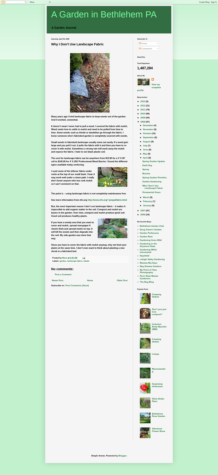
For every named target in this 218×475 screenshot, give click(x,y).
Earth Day (147, 165)
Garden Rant (146, 236)
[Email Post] (84, 258)
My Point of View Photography (148, 271)
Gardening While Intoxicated (148, 250)
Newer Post (57, 280)
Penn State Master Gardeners (149, 277)
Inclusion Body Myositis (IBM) (159, 326)
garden (63, 261)
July (145, 145)
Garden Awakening (151, 181)
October (147, 133)
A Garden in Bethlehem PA (104, 14)
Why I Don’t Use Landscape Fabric (152, 186)
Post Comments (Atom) (77, 285)
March (146, 197)
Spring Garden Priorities (154, 177)
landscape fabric (74, 261)
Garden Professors (149, 233)
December (148, 125)
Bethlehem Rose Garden (158, 415)
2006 (143, 214)
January (147, 205)
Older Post (122, 280)
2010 (143, 113)
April (145, 158)
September (148, 137)
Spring (145, 169)
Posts (144, 43)
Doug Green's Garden (151, 229)
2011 (143, 109)
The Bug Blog (147, 282)
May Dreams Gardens (150, 266)
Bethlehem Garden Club (152, 226)
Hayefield (144, 256)
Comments (146, 48)
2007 (143, 210)
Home (90, 280)
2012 (143, 105)
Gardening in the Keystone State (148, 244)
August (147, 141)
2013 (143, 101)
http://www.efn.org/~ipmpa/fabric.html (107, 200)
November (148, 129)
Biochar (146, 173)
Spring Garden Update (153, 161)
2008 (143, 122)
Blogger (122, 455)
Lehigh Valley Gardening (152, 259)
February (148, 201)
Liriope (155, 354)
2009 (143, 117)
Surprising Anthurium (157, 385)
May (145, 154)
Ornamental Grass (151, 192)
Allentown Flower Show (158, 429)
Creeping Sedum (156, 295)
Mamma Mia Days (148, 263)
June (146, 149)
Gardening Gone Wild (151, 240)
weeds (86, 261)
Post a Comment (63, 274)
